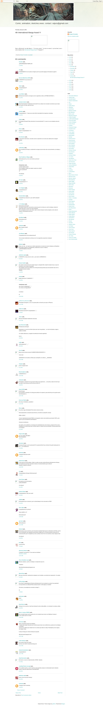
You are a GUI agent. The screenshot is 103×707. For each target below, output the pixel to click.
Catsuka (70, 125)
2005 (70, 89)
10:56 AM (21, 516)
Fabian (20, 119)
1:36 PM (21, 73)
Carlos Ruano (72, 123)
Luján (20, 342)
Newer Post (18, 692)
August (71, 72)
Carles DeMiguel (72, 122)
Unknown (21, 225)
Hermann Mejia (72, 155)
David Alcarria (72, 140)
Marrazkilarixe (72, 179)
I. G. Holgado (22, 188)
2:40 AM (20, 577)
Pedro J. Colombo (73, 198)
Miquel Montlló (72, 183)
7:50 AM (20, 546)
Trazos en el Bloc (72, 237)
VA (19, 69)
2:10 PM (21, 448)
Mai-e (70, 173)
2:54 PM (21, 132)
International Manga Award (30, 50)
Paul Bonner (71, 194)
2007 (70, 86)
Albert (20, 86)
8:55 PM (21, 346)
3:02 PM (21, 143)
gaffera (54, 703)
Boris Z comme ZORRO (24, 612)
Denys (20, 128)
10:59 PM (21, 617)
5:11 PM (20, 367)
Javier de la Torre (72, 160)
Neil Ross (71, 186)
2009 (70, 82)
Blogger (63, 703)
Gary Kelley (71, 148)
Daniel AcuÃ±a (72, 138)
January (72, 75)
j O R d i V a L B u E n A (24, 300)
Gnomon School (72, 150)
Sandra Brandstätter (23, 650)
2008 (70, 84)
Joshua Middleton (73, 165)
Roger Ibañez (72, 214)
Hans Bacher (72, 151)
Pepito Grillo (21, 433)
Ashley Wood (72, 105)
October (72, 70)
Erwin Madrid (72, 146)
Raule (70, 209)
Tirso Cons (71, 229)
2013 (70, 61)
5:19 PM (21, 280)
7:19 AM (20, 250)
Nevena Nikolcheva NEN (24, 77)
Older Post (60, 692)
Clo (19, 471)
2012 (70, 62)
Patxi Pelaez (22, 479)
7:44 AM (20, 475)
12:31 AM (21, 555)
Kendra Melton (22, 196)
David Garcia (22, 604)
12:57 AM (21, 395)
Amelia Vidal (71, 97)
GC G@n (21, 180)
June (71, 74)
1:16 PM (21, 272)
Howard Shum (22, 491)
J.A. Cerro (71, 156)
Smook (70, 221)
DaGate (70, 137)
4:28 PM (21, 175)
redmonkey (21, 147)
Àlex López (21, 507)
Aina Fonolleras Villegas (24, 157)
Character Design (73, 127)
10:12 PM (21, 645)
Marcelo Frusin (72, 176)
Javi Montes (21, 233)
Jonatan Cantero (23, 102)
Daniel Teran (22, 460)
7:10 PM (21, 213)
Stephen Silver (72, 224)
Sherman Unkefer (23, 550)
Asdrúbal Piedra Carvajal (24, 666)
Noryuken (21, 443)
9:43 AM (20, 495)
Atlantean (71, 107)
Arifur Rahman (22, 640)
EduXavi (21, 244)
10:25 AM (21, 375)
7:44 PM (21, 600)
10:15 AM (21, 359)
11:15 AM (21, 524)
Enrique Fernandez (73, 34)
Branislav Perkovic (73, 115)
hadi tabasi (21, 596)
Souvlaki (71, 222)
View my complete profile (73, 36)
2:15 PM (21, 107)
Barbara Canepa (72, 110)
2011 (70, 64)
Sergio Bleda (72, 216)
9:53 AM (20, 258)
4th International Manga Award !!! (77, 77)
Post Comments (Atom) (26, 695)
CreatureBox (71, 133)
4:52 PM (21, 191)
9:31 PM (21, 679)
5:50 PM (21, 438)
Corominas (71, 130)
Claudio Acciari (72, 128)
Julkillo (20, 499)
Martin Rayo (21, 573)
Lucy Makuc (21, 94)
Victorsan (21, 621)
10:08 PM (21, 296)
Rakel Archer (71, 206)
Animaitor (21, 379)
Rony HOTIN (22, 389)
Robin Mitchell (72, 212)
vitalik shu (21, 308)
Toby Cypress (72, 231)
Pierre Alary (71, 203)
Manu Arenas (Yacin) (73, 174)
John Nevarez (72, 161)
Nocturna (71, 188)
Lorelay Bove (72, 171)
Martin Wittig (71, 181)
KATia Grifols (22, 581)
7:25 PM (21, 229)
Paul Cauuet (71, 196)
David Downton (72, 142)
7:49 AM (20, 592)
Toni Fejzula (71, 232)
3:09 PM (21, 152)
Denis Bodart (72, 143)
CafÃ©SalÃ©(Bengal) (73, 118)
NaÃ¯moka (71, 184)
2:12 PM (21, 97)
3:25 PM (21, 338)
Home (39, 692)
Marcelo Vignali (72, 178)
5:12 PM (21, 429)
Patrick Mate (71, 191)
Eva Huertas (22, 137)
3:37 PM (21, 160)
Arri (69, 102)
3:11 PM (20, 487)
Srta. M (20, 350)
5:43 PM (21, 538)
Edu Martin (21, 217)
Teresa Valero (72, 227)
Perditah (71, 199)
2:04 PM (21, 89)
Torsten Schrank (72, 234)
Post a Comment (21, 690)
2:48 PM (21, 124)
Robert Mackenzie (73, 211)
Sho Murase (71, 219)
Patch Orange (72, 189)
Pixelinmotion (72, 204)
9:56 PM (21, 239)
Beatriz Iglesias (22, 371)
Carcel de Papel (72, 120)
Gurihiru (21, 111)
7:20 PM (21, 221)
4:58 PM (21, 199)
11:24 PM (21, 304)
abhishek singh (22, 255)
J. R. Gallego (22, 204)
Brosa (20, 408)
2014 (70, 59)
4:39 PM (21, 183)
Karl (20, 542)
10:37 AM (21, 636)
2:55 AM (20, 569)
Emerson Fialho (22, 400)
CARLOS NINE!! (72, 117)
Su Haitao (71, 226)
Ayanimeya (71, 109)
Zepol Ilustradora (23, 658)
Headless (71, 153)
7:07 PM (21, 661)
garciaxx (21, 521)
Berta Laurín (71, 114)
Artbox (70, 104)
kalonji (20, 276)
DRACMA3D (71, 135)
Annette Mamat (72, 99)
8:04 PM (21, 671)
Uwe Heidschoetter (73, 239)
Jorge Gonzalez (72, 163)
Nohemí (20, 529)
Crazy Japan (71, 132)
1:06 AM (20, 312)
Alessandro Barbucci (73, 95)
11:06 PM (21, 467)
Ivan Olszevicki (22, 324)
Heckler (21, 61)
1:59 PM (21, 81)
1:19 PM (21, 65)
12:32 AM (21, 403)
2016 (70, 57)
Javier (20, 316)
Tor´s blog (71, 235)
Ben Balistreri (72, 112)
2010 (70, 80)
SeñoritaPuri (71, 217)
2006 (70, 88)
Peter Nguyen (72, 201)
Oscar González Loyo (24, 560)
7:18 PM (21, 456)
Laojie (70, 168)
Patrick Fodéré (22, 263)
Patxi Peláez (71, 193)
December (72, 66)
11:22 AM (21, 320)
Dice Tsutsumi (72, 145)
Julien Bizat (71, 166)
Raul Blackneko (72, 207)
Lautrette (71, 170)
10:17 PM (21, 653)
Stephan (21, 363)
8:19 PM (21, 608)
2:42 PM (21, 115)
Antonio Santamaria (73, 100)
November (72, 68)
